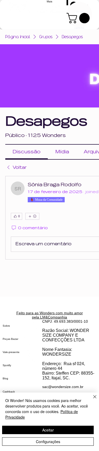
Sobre (6, 325)
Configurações (48, 441)
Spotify (7, 365)
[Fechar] (91, 400)
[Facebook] (33, 355)
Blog (5, 378)
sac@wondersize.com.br (62, 387)
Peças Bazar (10, 338)
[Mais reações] (32, 216)
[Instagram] (33, 334)
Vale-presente (11, 352)
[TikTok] (33, 345)
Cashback (9, 391)
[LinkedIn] (33, 365)
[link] (26, 151)
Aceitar (48, 430)
